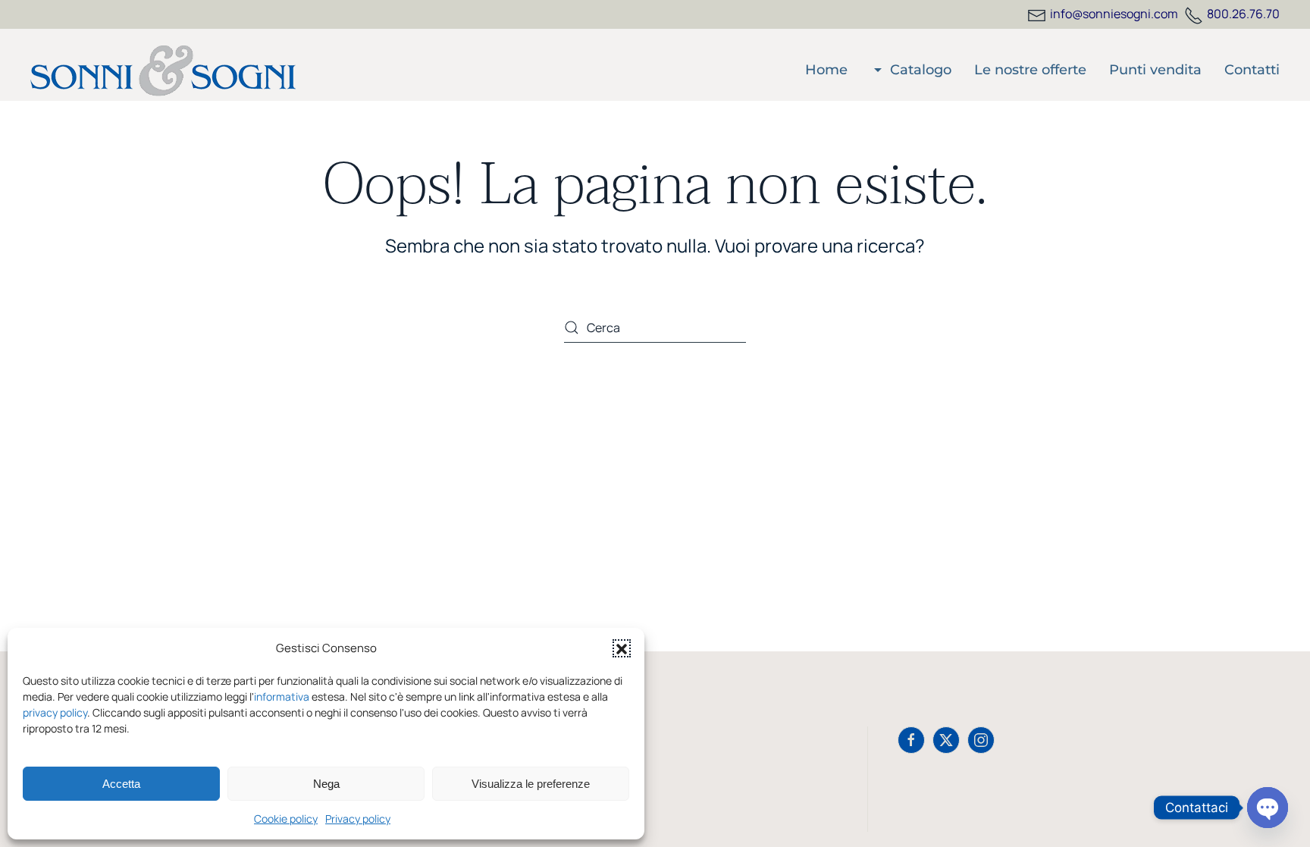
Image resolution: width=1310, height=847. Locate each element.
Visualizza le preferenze (531, 783)
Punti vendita (1155, 69)
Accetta (121, 783)
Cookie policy (286, 818)
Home (826, 69)
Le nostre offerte (1030, 69)
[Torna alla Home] (163, 70)
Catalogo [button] (920, 69)
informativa (281, 696)
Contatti (1252, 69)
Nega (326, 783)
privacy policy (55, 712)
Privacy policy (357, 818)
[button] (621, 648)
